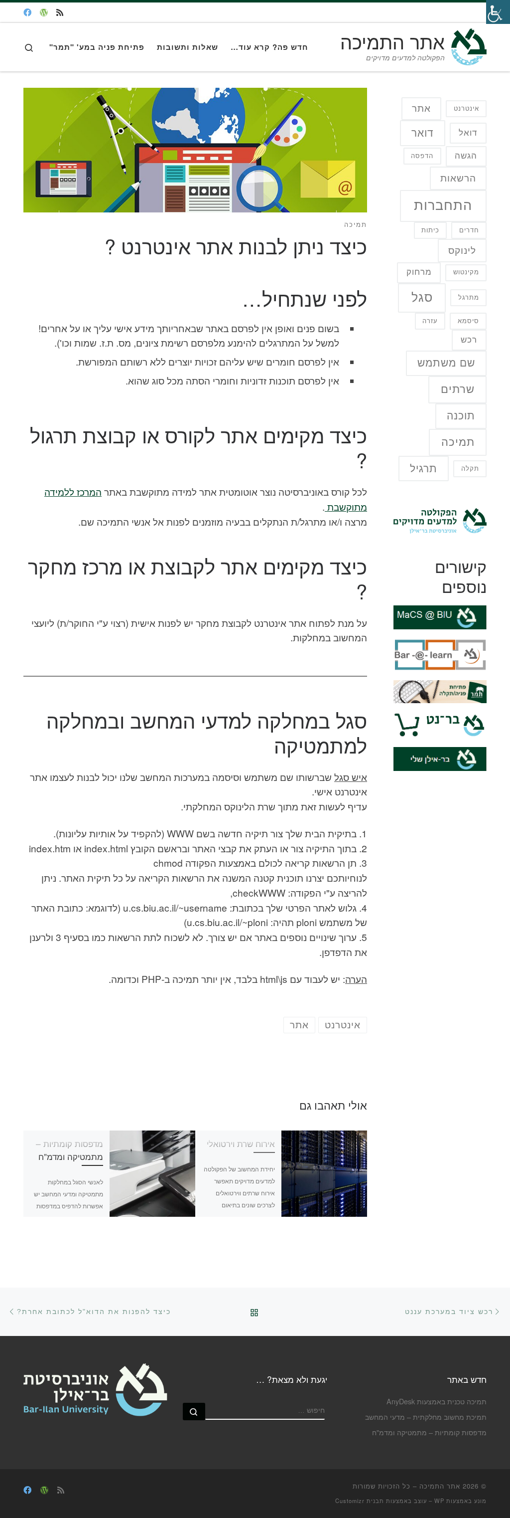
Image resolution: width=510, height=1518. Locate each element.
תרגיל (423, 468)
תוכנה (461, 415)
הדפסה (422, 156)
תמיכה (458, 442)
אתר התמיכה (439, 1486)
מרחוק (419, 272)
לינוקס (462, 250)
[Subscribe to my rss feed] (59, 12)
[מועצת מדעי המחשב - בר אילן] (27, 12)
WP (439, 1501)
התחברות (443, 205)
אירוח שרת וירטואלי (241, 1143)
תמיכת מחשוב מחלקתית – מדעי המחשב (426, 1416)
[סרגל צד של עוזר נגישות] (498, 12)
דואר (422, 133)
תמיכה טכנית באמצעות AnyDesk (436, 1401)
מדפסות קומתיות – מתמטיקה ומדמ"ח (69, 1149)
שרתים (458, 389)
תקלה (470, 468)
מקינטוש (466, 272)
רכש (469, 340)
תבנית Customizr (359, 1501)
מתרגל (468, 297)
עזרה (430, 321)
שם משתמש (446, 363)
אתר (421, 108)
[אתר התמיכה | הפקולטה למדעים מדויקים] (467, 43)
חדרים (469, 230)
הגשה (466, 156)
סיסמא (468, 321)
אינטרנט (466, 108)
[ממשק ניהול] (44, 12)
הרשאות (458, 178)
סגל (422, 297)
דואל (468, 133)
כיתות (430, 230)
